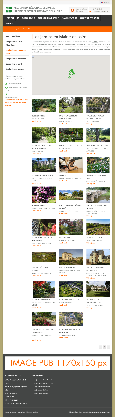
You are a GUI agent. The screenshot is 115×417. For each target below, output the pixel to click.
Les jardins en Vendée (15, 69)
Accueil (10, 18)
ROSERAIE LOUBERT (39, 205)
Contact (10, 24)
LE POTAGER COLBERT (94, 238)
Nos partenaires (32, 412)
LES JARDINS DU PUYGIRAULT (69, 300)
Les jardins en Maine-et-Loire (23, 29)
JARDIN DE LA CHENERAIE (41, 300)
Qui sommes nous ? (26, 18)
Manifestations (69, 18)
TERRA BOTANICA (38, 116)
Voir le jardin (36, 121)
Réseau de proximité (89, 18)
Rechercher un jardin (48, 18)
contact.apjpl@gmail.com (101, 11)
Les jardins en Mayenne (16, 59)
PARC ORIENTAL (65, 238)
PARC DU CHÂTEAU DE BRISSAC (97, 146)
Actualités (21, 412)
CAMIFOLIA (63, 176)
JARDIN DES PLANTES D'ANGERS (70, 146)
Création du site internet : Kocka (99, 412)
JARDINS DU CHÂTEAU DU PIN (43, 176)
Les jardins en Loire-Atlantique (44, 380)
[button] (69, 74)
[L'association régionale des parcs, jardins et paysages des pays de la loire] (9, 9)
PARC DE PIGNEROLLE (67, 268)
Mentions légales (10, 412)
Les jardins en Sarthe (14, 64)
